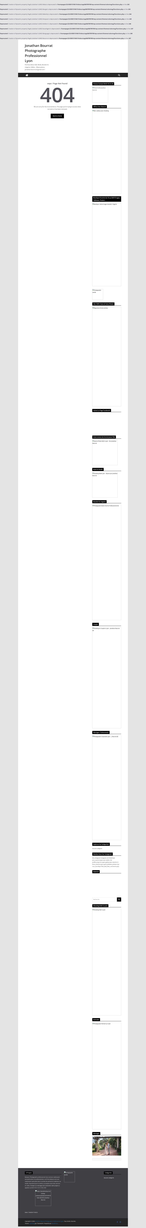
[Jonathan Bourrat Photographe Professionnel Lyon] (27, 75)
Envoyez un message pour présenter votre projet (44, 1185)
